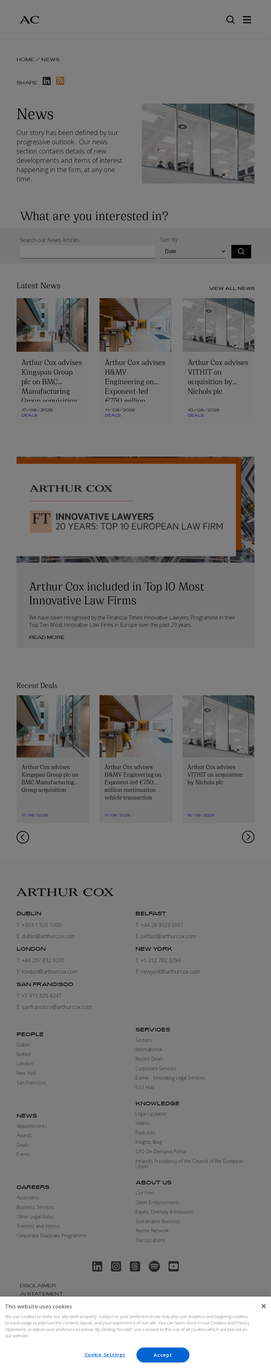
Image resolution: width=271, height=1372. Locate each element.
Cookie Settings (105, 1354)
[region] (135, 1334)
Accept (163, 1355)
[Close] (263, 1306)
